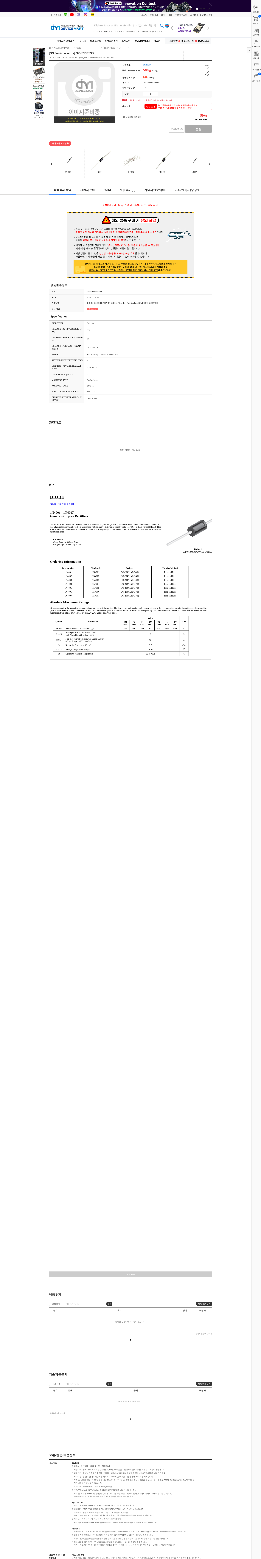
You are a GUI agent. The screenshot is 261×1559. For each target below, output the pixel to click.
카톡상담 (93, 14)
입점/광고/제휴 (206, 14)
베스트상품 (95, 40)
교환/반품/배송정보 (187, 190)
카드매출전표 (256, 69)
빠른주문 (256, 35)
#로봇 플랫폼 (119, 31)
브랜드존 (126, 40)
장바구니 (166, 14)
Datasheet (92, 309)
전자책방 (79, 14)
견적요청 (256, 58)
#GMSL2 (108, 31)
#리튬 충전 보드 (155, 31)
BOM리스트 (203, 40)
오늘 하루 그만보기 (205, 8)
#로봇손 (99, 31)
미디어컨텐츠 (55, 14)
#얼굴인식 (130, 31)
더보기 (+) (131, 1274)
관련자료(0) (88, 190)
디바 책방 (173, 40)
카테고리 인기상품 (60, 143)
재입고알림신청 (177, 129)
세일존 (157, 40)
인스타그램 (86, 14)
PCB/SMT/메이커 (142, 40)
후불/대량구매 (188, 40)
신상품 (83, 40)
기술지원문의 (155, 190)
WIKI (107, 190)
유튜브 (72, 14)
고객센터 (194, 14)
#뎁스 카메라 (142, 31)
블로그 (65, 14)
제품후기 (127, 190)
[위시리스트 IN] (207, 67)
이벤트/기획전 (111, 40)
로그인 (144, 14)
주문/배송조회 (181, 14)
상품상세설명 (62, 189)
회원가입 (154, 14)
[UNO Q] (191, 20)
